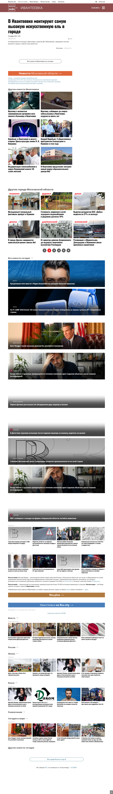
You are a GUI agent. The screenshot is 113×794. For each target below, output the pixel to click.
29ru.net (10, 553)
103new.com (96, 581)
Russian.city (12, 2)
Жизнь (11, 654)
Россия (11, 647)
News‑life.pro (34, 2)
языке (68, 589)
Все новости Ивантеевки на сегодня (40, 61)
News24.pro (11, 686)
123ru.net (102, 2)
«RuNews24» (12, 39)
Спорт (54, 2)
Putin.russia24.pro (13, 621)
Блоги (11, 683)
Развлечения (15, 712)
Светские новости (11, 609)
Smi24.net (11, 525)
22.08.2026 (95, 7)
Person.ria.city (45, 2)
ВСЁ (46, 767)
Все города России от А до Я (56, 759)
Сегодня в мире (16, 718)
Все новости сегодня (19, 258)
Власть (11, 618)
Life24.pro (11, 657)
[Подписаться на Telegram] (96, 1)
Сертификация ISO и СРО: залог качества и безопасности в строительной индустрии (32, 80)
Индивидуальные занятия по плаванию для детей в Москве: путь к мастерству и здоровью (34, 81)
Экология (61, 2)
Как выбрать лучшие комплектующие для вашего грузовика (25, 83)
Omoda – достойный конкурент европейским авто (22, 78)
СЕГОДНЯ (74, 767)
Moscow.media (22, 2)
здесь (86, 589)
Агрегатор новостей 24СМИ (56, 613)
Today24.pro (11, 722)
